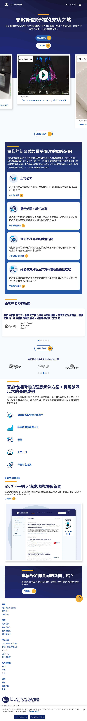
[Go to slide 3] (43, 341)
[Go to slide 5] (48, 341)
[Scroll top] (79, 598)
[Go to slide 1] (38, 341)
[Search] (67, 5)
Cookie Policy (34, 711)
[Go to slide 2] (41, 341)
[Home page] (13, 4)
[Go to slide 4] (46, 341)
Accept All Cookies (37, 717)
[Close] (84, 710)
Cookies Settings (21, 717)
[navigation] (80, 5)
